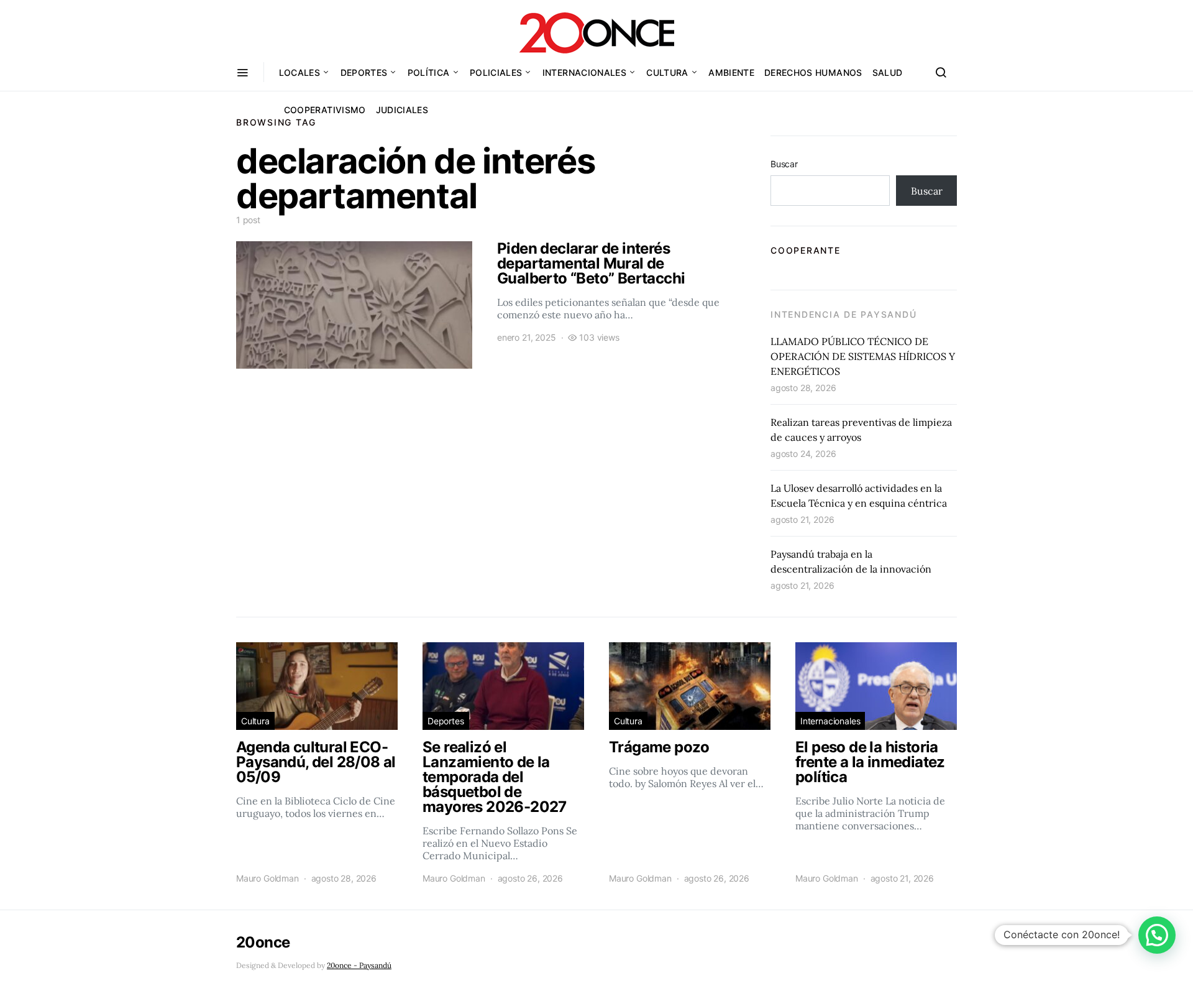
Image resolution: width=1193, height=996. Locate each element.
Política (429, 72)
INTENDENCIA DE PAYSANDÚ (843, 314)
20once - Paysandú (359, 965)
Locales (299, 72)
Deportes (364, 72)
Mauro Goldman (267, 878)
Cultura (667, 72)
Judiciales (402, 109)
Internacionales (584, 72)
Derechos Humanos (813, 72)
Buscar (784, 164)
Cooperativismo (325, 109)
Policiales (496, 72)
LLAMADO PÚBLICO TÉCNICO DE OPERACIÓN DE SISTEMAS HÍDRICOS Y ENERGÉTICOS (862, 356)
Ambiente (731, 72)
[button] (1157, 935)
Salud (887, 72)
